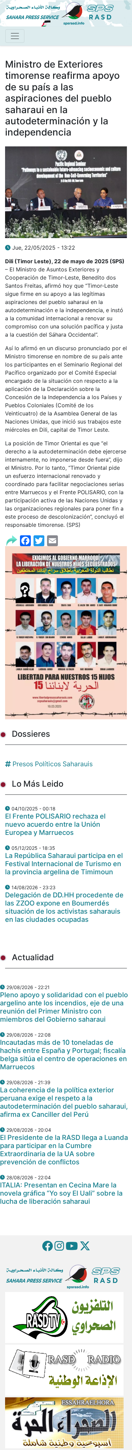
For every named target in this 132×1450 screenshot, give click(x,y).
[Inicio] (62, 12)
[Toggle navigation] (14, 36)
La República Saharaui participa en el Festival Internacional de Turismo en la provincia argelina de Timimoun (64, 864)
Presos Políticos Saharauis (53, 764)
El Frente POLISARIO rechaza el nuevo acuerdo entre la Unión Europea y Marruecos (55, 824)
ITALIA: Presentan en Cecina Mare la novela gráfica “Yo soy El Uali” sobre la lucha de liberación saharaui (61, 1193)
